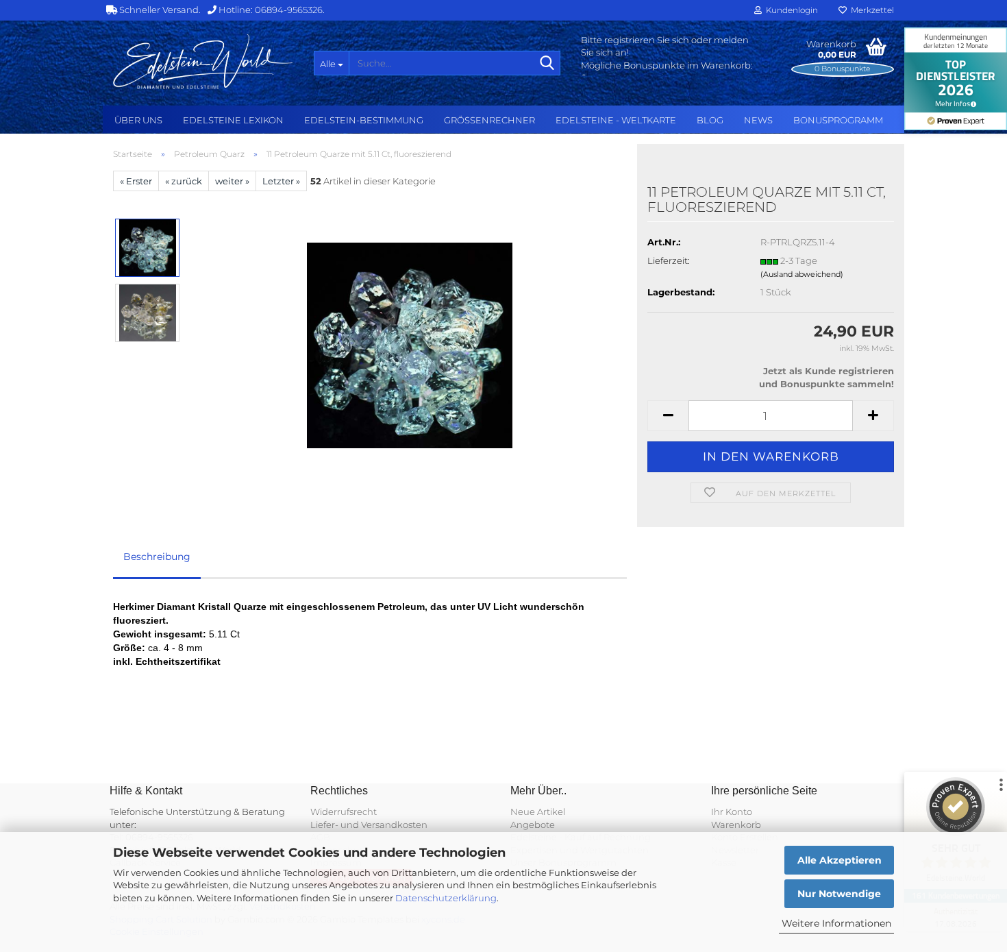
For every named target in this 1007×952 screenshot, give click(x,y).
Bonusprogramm (838, 119)
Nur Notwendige (839, 894)
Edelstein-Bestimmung (363, 119)
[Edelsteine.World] (203, 62)
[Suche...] (547, 63)
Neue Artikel (537, 811)
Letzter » (281, 180)
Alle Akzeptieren (839, 860)
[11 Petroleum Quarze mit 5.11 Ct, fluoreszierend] (409, 344)
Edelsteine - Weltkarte (616, 119)
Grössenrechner (489, 119)
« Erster (136, 180)
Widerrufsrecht (343, 811)
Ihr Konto (731, 811)
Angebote (532, 824)
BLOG (710, 119)
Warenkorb (736, 824)
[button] (667, 415)
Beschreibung (156, 556)
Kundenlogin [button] (790, 10)
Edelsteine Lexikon (233, 119)
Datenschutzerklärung (446, 897)
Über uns (138, 119)
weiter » (232, 180)
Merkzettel (870, 10)
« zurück (183, 180)
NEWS (758, 119)
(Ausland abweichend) (801, 274)
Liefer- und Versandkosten (368, 824)
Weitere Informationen (836, 923)
